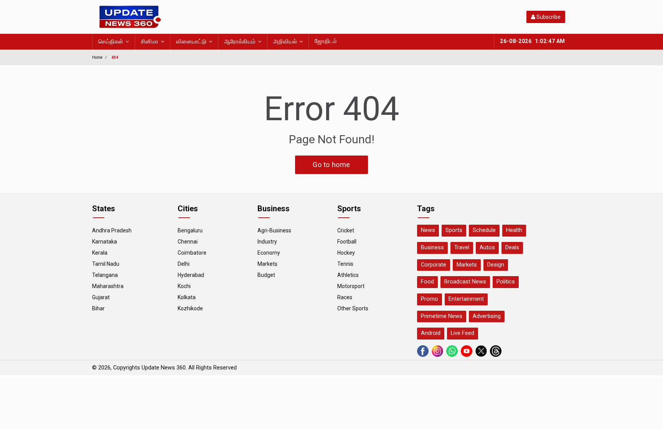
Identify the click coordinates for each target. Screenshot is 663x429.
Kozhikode (190, 308)
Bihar (98, 308)
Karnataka (104, 242)
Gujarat (101, 297)
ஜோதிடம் (326, 41)
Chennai (188, 242)
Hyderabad (191, 275)
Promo (429, 299)
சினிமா (149, 41)
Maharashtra (108, 286)
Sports (453, 230)
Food (427, 281)
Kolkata (187, 297)
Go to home (331, 165)
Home (97, 57)
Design (495, 265)
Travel (461, 247)
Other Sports (352, 308)
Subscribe (548, 17)
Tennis (345, 264)
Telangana (105, 275)
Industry (267, 242)
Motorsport (350, 286)
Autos (487, 247)
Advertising (487, 316)
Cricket (345, 230)
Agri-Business (274, 230)
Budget (266, 275)
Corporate (433, 265)
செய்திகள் (110, 41)
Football (346, 242)
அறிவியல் (285, 41)
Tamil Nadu (105, 264)
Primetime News (441, 316)
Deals (512, 247)
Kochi (184, 286)
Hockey (346, 253)
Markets (267, 264)
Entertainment (466, 299)
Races (344, 297)
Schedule (484, 230)
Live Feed (462, 333)
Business (432, 247)
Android (430, 333)
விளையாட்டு (191, 41)
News (428, 230)
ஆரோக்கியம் (240, 41)
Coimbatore (192, 253)
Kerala (99, 253)
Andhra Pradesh (112, 230)
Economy (268, 253)
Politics (505, 281)
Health (514, 230)
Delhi (184, 264)
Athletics (348, 275)
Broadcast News (465, 281)
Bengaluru (190, 230)
